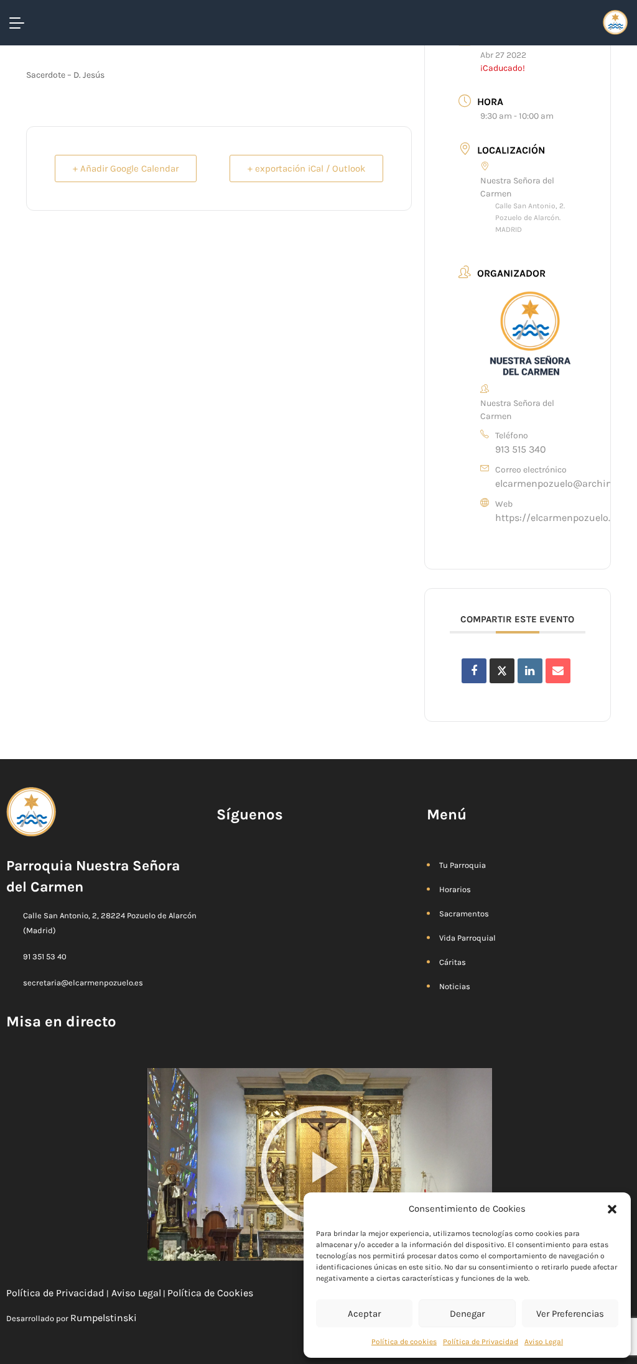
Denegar (467, 1313)
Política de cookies (404, 1341)
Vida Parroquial (467, 937)
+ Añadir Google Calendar (126, 168)
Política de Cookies (211, 1293)
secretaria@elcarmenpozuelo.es (83, 982)
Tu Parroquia (462, 865)
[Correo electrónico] (558, 670)
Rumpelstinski (103, 1318)
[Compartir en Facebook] (474, 670)
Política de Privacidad (480, 1341)
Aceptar (364, 1313)
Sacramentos (464, 913)
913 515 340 (520, 449)
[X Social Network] (502, 670)
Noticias (454, 986)
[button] (612, 1208)
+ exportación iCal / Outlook (306, 168)
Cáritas (452, 962)
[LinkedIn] (530, 670)
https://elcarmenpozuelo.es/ (560, 517)
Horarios (455, 889)
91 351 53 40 (45, 956)
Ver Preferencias (570, 1313)
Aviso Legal (543, 1341)
